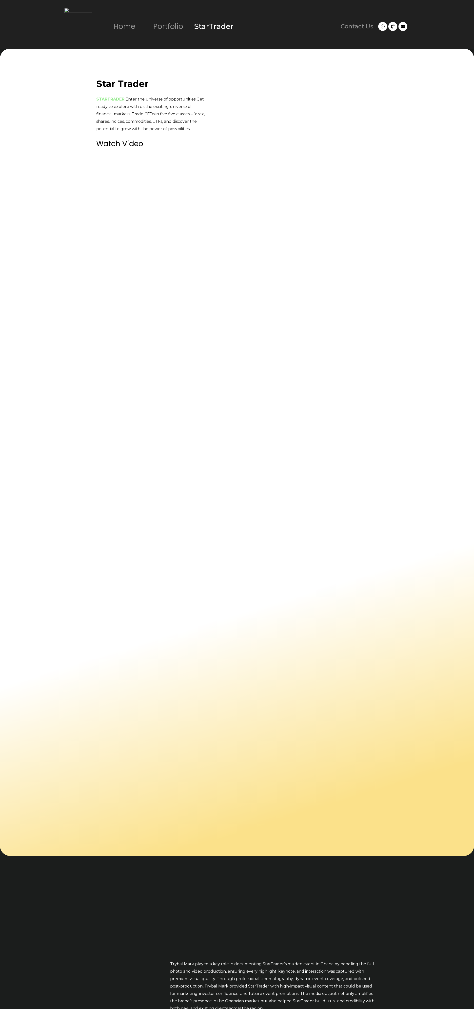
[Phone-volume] (392, 26)
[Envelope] (402, 26)
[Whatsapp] (382, 26)
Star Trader (122, 83)
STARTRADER (110, 99)
